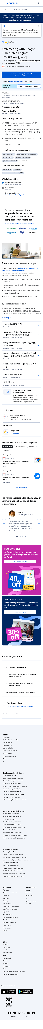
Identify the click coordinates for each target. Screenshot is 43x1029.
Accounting (6, 737)
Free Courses (7, 928)
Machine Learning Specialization (12, 833)
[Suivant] (39, 521)
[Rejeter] (39, 26)
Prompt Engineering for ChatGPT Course (15, 835)
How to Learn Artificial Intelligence (13, 868)
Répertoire (6, 966)
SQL (4, 762)
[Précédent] (4, 521)
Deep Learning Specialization (11, 825)
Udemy (5, 931)
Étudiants (27, 890)
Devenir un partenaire (9, 923)
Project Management (9, 756)
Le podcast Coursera (31, 901)
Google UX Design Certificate (11, 789)
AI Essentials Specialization (11, 814)
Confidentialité (7, 953)
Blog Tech (28, 904)
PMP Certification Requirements (12, 871)
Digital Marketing (8, 748)
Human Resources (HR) (10, 751)
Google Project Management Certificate (15, 786)
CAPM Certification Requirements (13, 855)
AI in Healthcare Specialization (12, 822)
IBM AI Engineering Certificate (12, 792)
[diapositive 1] (17, 536)
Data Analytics (7, 745)
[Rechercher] (39, 3)
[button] (22, 161)
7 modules (6, 92)
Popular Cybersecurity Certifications (14, 874)
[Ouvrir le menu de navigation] (4, 3)
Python (5, 759)
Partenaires (28, 893)
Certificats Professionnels (11, 906)
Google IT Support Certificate (12, 784)
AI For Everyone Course (10, 819)
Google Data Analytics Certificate (13, 781)
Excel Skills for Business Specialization (14, 827)
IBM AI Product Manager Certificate (13, 794)
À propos (6, 890)
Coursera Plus (7, 904)
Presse (5, 945)
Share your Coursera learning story (13, 876)
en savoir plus (23, 714)
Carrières (6, 898)
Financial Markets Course (10, 830)
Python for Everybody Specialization (14, 838)
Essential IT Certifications (10, 863)
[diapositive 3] (22, 536)
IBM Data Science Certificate (11, 797)
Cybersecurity (7, 743)
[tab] (7, 446)
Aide (4, 955)
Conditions (6, 950)
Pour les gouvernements (10, 917)
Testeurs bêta (29, 896)
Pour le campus (7, 920)
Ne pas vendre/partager (10, 974)
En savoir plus (28, 81)
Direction (6, 896)
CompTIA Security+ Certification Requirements (17, 860)
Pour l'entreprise (8, 915)
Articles (5, 964)
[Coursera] (12, 3)
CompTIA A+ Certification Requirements (15, 857)
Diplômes (6, 912)
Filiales (5, 969)
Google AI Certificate (9, 775)
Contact (5, 961)
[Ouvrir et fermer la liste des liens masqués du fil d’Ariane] (8, 10)
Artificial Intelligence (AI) (10, 740)
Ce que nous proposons (10, 893)
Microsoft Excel (7, 754)
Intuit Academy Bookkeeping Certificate (15, 800)
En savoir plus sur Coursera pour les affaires (20, 224)
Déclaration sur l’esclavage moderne (14, 972)
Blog (26, 898)
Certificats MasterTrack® (10, 909)
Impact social (7, 925)
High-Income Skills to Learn (11, 865)
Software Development (20, 10)
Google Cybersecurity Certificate (13, 778)
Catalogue (6, 901)
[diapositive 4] (25, 536)
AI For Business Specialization (12, 816)
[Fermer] (38, 15)
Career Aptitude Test (9, 852)
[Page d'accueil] (2, 10)
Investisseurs (7, 947)
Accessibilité (7, 958)
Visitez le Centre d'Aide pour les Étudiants (21, 706)
